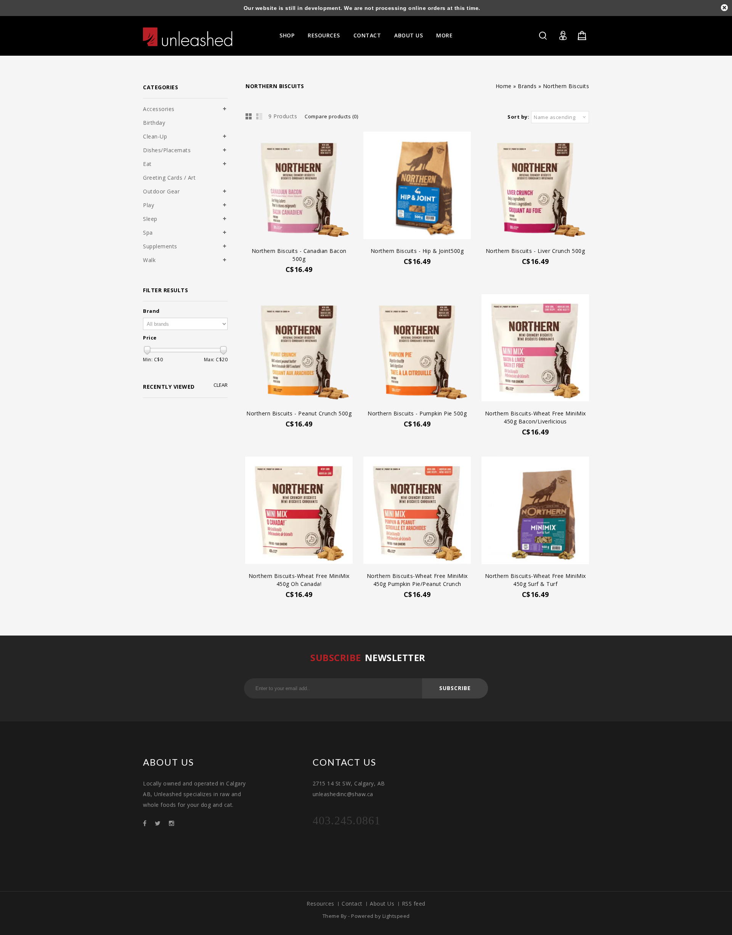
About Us (408, 35)
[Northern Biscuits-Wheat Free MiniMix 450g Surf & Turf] (535, 511)
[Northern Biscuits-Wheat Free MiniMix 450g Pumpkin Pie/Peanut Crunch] (417, 511)
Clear (221, 385)
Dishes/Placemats (167, 150)
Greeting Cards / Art (169, 177)
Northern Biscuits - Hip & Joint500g (417, 250)
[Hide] (724, 7)
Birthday (154, 122)
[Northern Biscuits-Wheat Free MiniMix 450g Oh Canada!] (299, 511)
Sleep (150, 218)
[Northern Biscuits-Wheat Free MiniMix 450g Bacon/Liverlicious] (535, 349)
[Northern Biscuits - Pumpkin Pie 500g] (417, 349)
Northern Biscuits (566, 86)
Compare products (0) (331, 116)
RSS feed (413, 903)
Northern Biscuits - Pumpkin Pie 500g (417, 413)
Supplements (160, 246)
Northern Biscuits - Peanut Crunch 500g (299, 413)
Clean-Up (155, 136)
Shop (286, 35)
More (444, 35)
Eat (147, 163)
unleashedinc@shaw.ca (343, 794)
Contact (367, 35)
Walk (149, 260)
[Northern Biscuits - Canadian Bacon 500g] (299, 186)
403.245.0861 (346, 820)
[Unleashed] (187, 36)
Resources (324, 35)
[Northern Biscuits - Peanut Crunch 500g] (299, 349)
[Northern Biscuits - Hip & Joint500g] (417, 186)
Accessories (159, 109)
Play (148, 205)
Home (504, 86)
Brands (527, 86)
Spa (148, 232)
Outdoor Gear (161, 191)
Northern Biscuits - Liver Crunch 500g (535, 250)
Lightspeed (396, 915)
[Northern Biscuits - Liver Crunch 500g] (535, 186)
